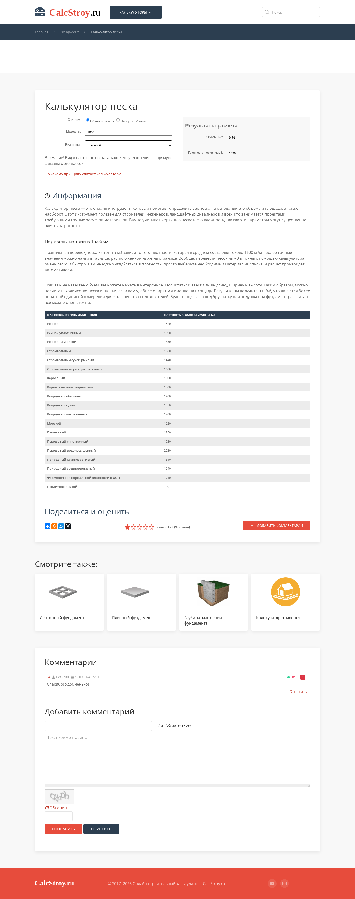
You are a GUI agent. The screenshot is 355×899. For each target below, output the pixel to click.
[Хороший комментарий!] (289, 677)
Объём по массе (102, 121)
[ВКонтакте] (47, 526)
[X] (68, 526)
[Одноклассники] (54, 526)
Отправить (63, 829)
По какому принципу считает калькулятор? (83, 174)
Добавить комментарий (279, 525)
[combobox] (291, 12)
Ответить (298, 691)
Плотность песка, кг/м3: (205, 152)
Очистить (101, 829)
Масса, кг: (73, 131)
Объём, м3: (214, 137)
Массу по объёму (133, 121)
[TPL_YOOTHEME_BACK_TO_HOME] (68, 12)
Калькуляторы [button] (134, 12)
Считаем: (74, 120)
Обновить (59, 807)
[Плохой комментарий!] (293, 677)
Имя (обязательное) (174, 725)
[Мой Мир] (61, 526)
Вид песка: (73, 144)
